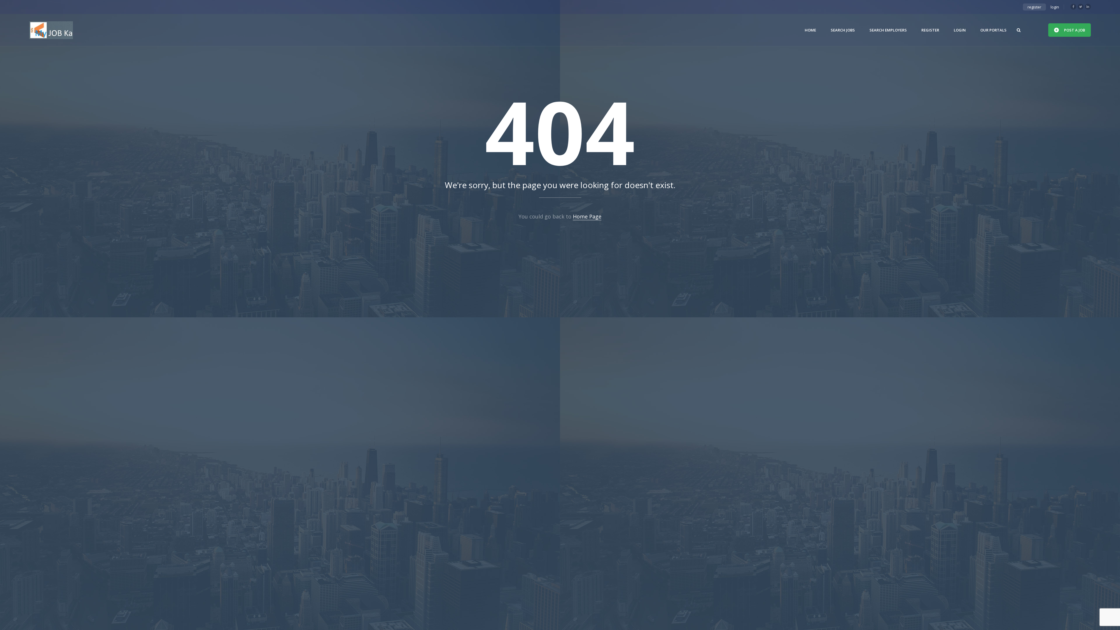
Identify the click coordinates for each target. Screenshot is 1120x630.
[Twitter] (1081, 7)
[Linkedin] (1088, 7)
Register (930, 30)
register (1034, 7)
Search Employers (888, 30)
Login (960, 30)
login (1055, 7)
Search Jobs (843, 30)
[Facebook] (1073, 7)
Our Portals (993, 30)
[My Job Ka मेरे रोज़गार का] (51, 30)
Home (810, 30)
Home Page (587, 216)
